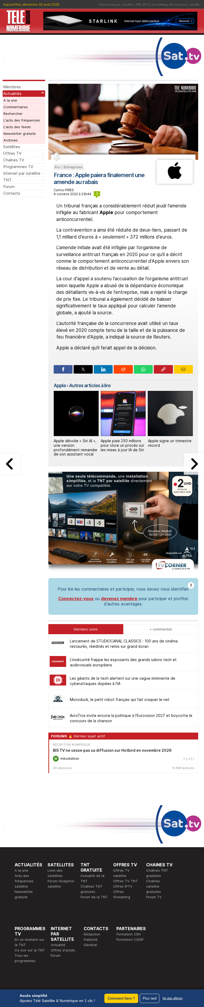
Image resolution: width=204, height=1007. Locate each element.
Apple (60, 385)
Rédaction (92, 934)
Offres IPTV (123, 886)
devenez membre (119, 598)
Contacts (11, 193)
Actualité (58, 945)
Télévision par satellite (116, 4)
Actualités (12, 93)
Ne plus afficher (173, 998)
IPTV (146, 4)
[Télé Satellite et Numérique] (18, 21)
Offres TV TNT (125, 881)
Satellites (11, 146)
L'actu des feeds (17, 127)
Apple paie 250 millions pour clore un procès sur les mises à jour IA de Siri (122, 445)
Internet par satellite (185, 4)
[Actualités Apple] (175, 182)
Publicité (90, 939)
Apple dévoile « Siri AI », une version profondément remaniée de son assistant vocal (75, 447)
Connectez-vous (76, 598)
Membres (12, 86)
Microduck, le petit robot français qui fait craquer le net (119, 699)
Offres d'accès (63, 950)
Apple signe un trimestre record (170, 443)
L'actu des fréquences (21, 120)
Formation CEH (128, 934)
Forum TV (154, 897)
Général (90, 945)
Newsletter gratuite (19, 133)
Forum (9, 186)
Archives (10, 140)
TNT (138, 4)
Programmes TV (18, 166)
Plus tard (149, 998)
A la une (10, 100)
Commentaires (15, 107)
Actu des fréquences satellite (24, 881)
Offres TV (12, 153)
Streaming (159, 4)
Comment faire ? (121, 998)
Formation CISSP (130, 939)
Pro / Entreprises (69, 167)
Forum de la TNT (94, 897)
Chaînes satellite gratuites (153, 886)
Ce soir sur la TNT (30, 950)
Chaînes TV (13, 159)
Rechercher (13, 113)
